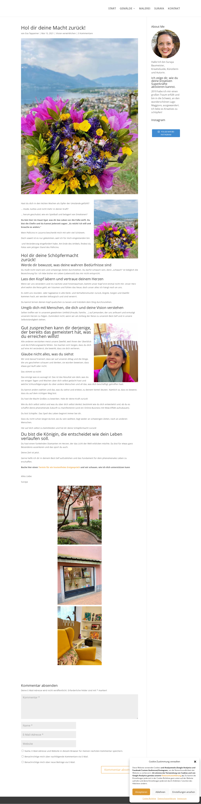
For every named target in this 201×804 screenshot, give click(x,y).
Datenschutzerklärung (171, 775)
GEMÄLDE (126, 8)
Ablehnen (160, 791)
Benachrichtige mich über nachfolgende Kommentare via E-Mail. (56, 756)
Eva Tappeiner (32, 33)
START (112, 8)
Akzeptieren (141, 791)
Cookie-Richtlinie (149, 798)
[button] (195, 761)
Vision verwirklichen (66, 33)
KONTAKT (174, 8)
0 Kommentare (85, 33)
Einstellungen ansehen (183, 791)
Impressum (182, 798)
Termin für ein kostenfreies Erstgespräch (59, 467)
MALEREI (144, 8)
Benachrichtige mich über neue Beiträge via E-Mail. (50, 762)
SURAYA (159, 8)
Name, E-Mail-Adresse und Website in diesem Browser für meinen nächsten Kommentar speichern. (74, 751)
